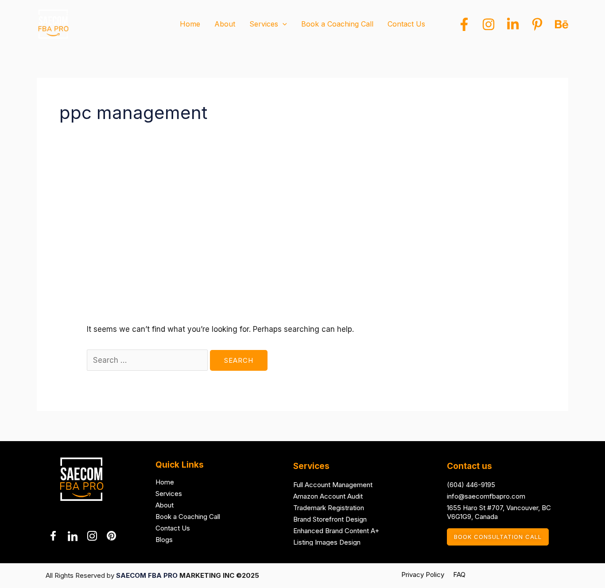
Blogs (164, 539)
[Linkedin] (513, 24)
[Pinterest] (537, 24)
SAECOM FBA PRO (147, 575)
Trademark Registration (328, 507)
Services (168, 493)
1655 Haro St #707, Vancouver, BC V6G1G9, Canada (499, 512)
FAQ (459, 574)
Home (164, 482)
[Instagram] (488, 24)
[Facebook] (464, 24)
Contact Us (172, 528)
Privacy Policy (422, 574)
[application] (282, 23)
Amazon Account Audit (328, 496)
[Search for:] (148, 360)
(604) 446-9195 (471, 484)
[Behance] (561, 24)
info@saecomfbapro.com (486, 496)
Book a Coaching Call (187, 516)
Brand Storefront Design (330, 519)
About (164, 505)
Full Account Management (332, 484)
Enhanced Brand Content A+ (336, 531)
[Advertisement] (302, 256)
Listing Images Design (327, 542)
